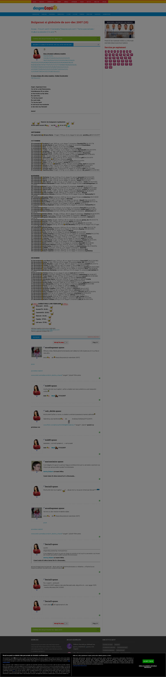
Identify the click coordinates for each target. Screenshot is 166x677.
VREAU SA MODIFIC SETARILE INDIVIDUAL (148, 666)
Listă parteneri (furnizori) (80, 665)
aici (14, 670)
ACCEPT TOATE (148, 661)
